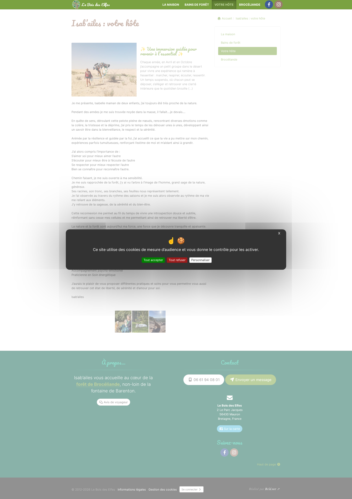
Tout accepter (153, 260)
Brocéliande (249, 4)
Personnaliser (200, 260)
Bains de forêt (197, 4)
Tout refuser (177, 260)
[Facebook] (269, 4)
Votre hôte (224, 4)
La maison (170, 4)
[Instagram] (278, 4)
